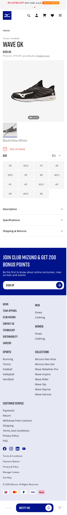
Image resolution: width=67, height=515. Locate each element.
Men (37, 305)
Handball (8, 379)
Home (6, 30)
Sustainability (10, 336)
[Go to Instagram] (11, 448)
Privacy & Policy (10, 467)
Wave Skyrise (43, 389)
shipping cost (42, 55)
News (5, 304)
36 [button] (10, 165)
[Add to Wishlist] (60, 507)
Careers (7, 343)
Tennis (7, 364)
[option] (10, 130)
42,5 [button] (41, 184)
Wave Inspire (43, 374)
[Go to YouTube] (24, 448)
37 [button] (41, 165)
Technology (9, 330)
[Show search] (29, 15)
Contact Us (8, 323)
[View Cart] (44, 15)
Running (8, 359)
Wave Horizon (43, 394)
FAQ (5, 440)
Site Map (7, 477)
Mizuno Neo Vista (45, 359)
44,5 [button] (25, 193)
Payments (8, 410)
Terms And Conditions (16, 430)
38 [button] (56, 165)
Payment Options (11, 461)
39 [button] (25, 175)
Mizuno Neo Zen (45, 364)
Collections (42, 352)
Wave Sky (40, 384)
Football (7, 369)
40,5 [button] (56, 175)
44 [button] (10, 193)
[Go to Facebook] (4, 448)
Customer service (13, 403)
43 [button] (56, 184)
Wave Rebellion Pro (46, 369)
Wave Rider (42, 379)
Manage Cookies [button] (11, 472)
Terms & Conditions (13, 456)
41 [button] (10, 184)
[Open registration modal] (37, 15)
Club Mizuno (9, 317)
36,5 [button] (25, 165)
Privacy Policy (11, 435)
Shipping (8, 425)
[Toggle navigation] (60, 15)
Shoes (38, 312)
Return (7, 415)
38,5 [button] (10, 175)
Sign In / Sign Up (51, 3)
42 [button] (25, 184)
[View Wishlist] (52, 15)
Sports (7, 352)
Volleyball (8, 374)
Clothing (40, 317)
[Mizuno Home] (7, 15)
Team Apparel (10, 310)
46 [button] (41, 193)
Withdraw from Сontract (17, 420)
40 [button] (41, 175)
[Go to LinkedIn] (17, 448)
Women (39, 326)
